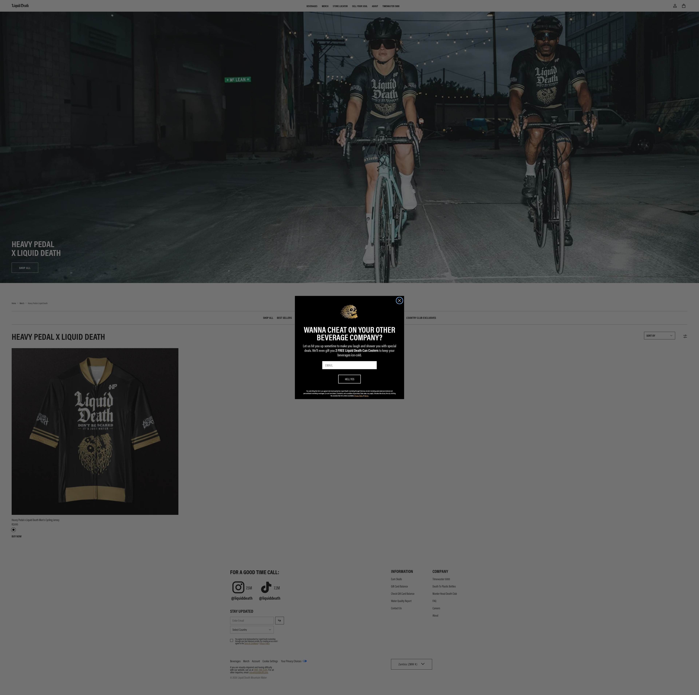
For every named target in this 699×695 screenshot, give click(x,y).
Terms (366, 395)
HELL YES (349, 379)
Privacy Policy (358, 395)
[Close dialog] (399, 300)
